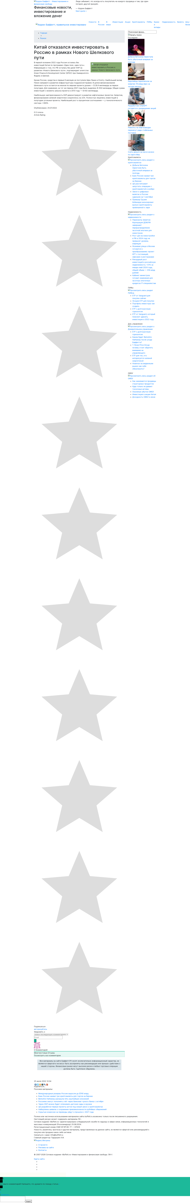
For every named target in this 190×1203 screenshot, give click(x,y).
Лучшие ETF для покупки (143, 301)
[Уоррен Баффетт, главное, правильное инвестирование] (53, 2)
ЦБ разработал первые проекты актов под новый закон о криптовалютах (70, 1107)
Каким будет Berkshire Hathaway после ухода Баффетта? (142, 339)
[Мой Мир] (42, 1084)
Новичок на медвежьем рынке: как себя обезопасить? (142, 366)
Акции (127, 22)
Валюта (180, 22)
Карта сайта (39, 1159)
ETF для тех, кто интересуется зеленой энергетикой (142, 358)
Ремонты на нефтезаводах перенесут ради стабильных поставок (140, 130)
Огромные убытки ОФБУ (143, 392)
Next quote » (81, 11)
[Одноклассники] (40, 1084)
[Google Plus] (47, 1084)
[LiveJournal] (45, 1084)
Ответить (5, 1195)
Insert (28, 1201)
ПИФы (149, 22)
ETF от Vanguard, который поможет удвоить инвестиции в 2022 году (143, 316)
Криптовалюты (138, 22)
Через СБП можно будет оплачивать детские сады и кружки (65, 1104)
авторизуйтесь (40, 1029)
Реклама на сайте (46, 1147)
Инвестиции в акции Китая (144, 394)
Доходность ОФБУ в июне (143, 397)
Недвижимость (168, 22)
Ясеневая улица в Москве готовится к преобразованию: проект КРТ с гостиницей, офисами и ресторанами (143, 251)
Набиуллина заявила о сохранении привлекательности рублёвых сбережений (72, 1109)
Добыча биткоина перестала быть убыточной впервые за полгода (140, 59)
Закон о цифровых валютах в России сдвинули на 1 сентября (142, 194)
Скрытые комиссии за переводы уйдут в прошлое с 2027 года (66, 1112)
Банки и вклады (157, 24)
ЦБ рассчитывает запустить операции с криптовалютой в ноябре (143, 186)
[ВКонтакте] (35, 1084)
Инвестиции (117, 22)
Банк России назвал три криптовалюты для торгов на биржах (65, 1096)
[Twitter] (38, 1084)
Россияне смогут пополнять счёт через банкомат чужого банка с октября (70, 1101)
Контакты (42, 1150)
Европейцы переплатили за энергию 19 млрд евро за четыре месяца (140, 84)
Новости (92, 22)
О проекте (42, 1145)
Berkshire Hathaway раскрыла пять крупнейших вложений (63, 1099)
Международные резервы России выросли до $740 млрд (63, 1093)
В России (101, 23)
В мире (108, 23)
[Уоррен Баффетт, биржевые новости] (61, 24)
